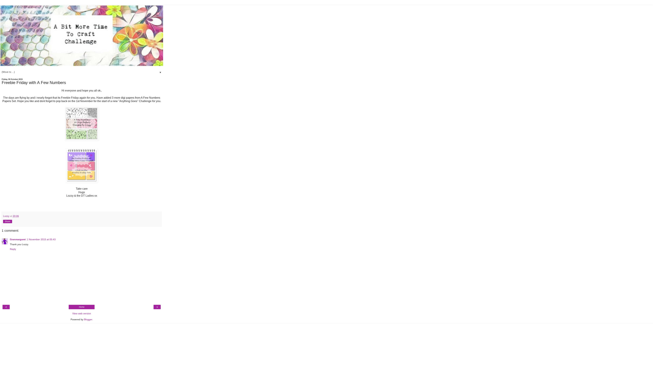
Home (82, 307)
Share (7, 221)
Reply (13, 249)
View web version (81, 313)
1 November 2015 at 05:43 (41, 239)
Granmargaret (18, 239)
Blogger (88, 319)
